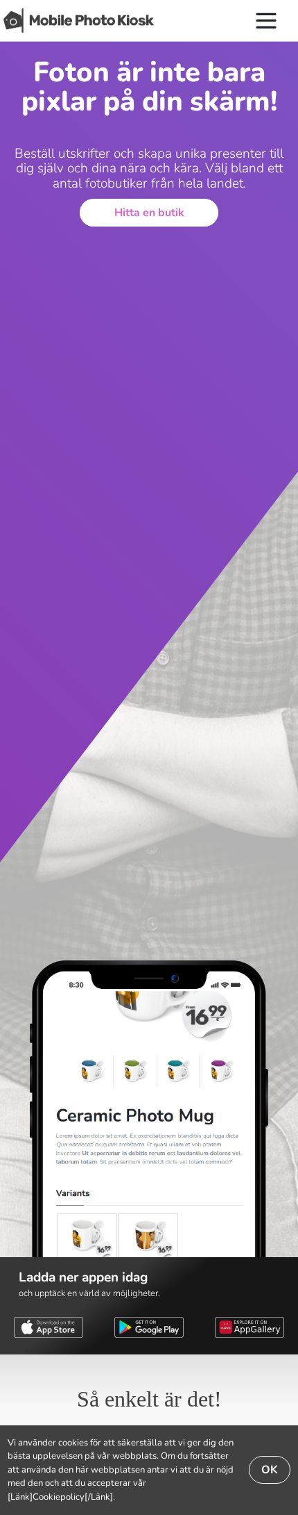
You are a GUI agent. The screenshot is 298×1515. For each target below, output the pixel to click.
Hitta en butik (149, 212)
